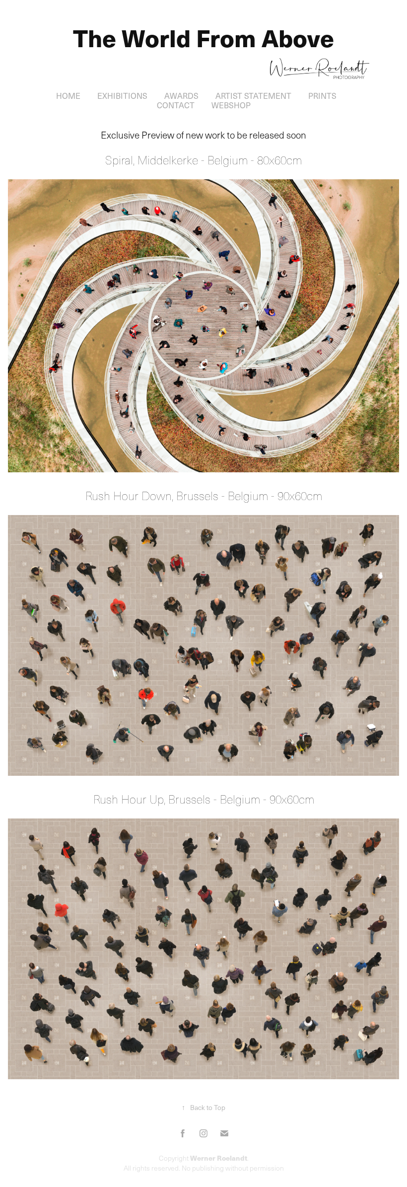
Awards (181, 95)
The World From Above (203, 37)
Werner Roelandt (218, 1158)
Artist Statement (253, 95)
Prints (322, 95)
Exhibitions (122, 95)
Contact (176, 105)
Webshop (231, 105)
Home (68, 95)
